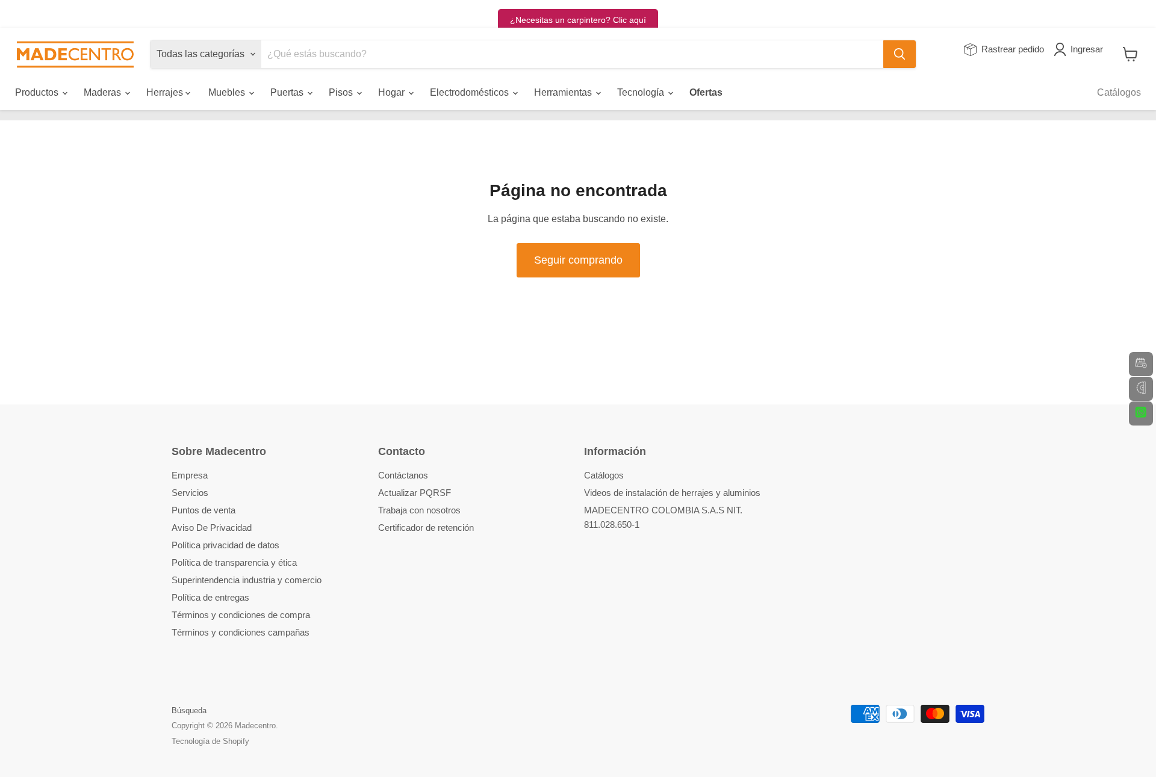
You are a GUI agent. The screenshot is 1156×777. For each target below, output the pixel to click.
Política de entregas (210, 597)
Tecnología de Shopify (210, 741)
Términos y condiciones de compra (241, 615)
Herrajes (165, 92)
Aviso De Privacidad (212, 527)
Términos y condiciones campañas (240, 632)
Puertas (288, 92)
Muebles (227, 92)
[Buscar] (899, 54)
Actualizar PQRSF (414, 493)
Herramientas (564, 92)
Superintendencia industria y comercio (247, 580)
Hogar (392, 92)
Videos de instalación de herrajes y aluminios (672, 493)
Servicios (190, 493)
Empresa (190, 475)
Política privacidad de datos (225, 545)
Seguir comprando (578, 260)
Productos (38, 92)
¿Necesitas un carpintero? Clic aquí (578, 20)
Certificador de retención (426, 527)
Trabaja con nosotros (419, 510)
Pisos (342, 92)
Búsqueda (189, 710)
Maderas (103, 92)
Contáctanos (403, 475)
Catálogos (1119, 92)
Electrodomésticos (470, 92)
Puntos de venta (203, 510)
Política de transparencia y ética (234, 562)
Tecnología (642, 92)
